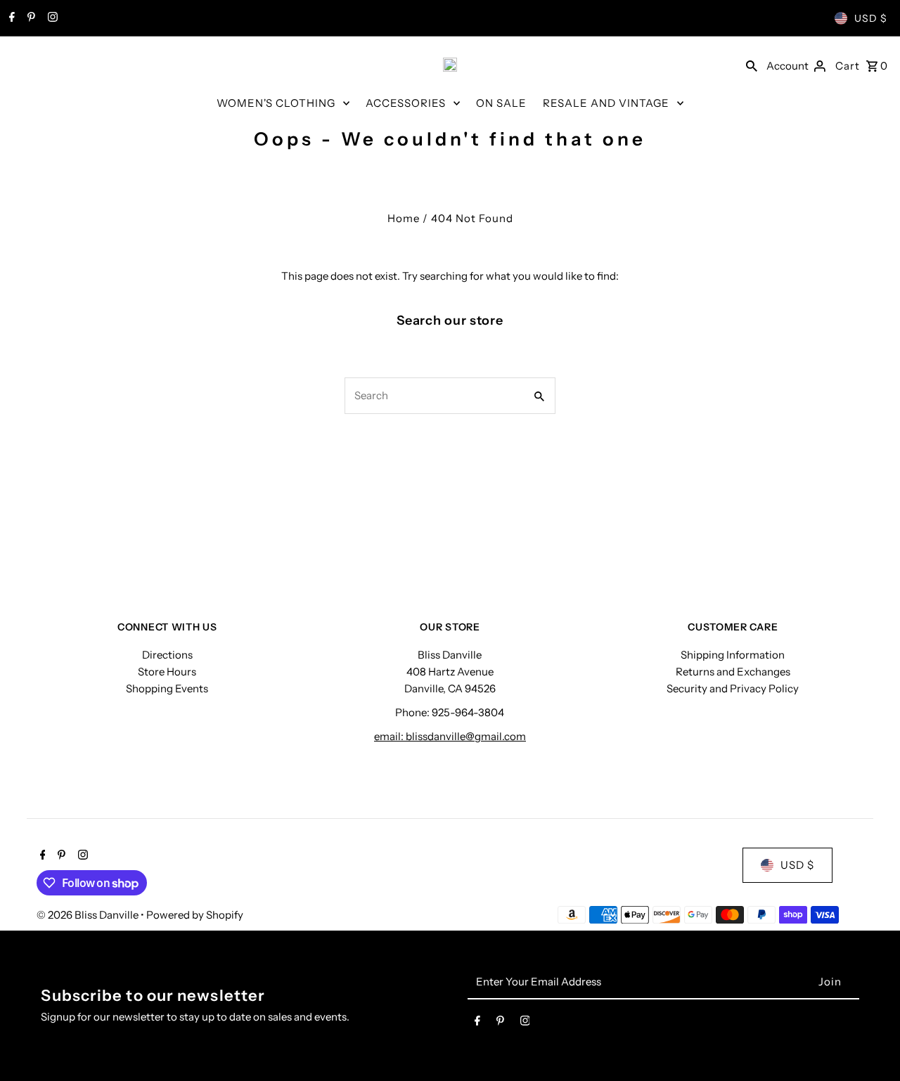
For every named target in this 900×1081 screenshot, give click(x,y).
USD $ (870, 18)
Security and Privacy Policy (733, 688)
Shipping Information (733, 654)
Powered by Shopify (194, 914)
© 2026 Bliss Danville (89, 914)
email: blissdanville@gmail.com (450, 736)
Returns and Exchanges (733, 671)
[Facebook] (10, 18)
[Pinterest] (29, 18)
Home (403, 218)
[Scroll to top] (870, 1044)
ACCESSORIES (406, 103)
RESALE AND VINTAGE (606, 103)
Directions (167, 654)
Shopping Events (167, 688)
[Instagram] (51, 18)
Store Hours (167, 671)
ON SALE (501, 103)
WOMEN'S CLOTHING (276, 103)
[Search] (751, 65)
